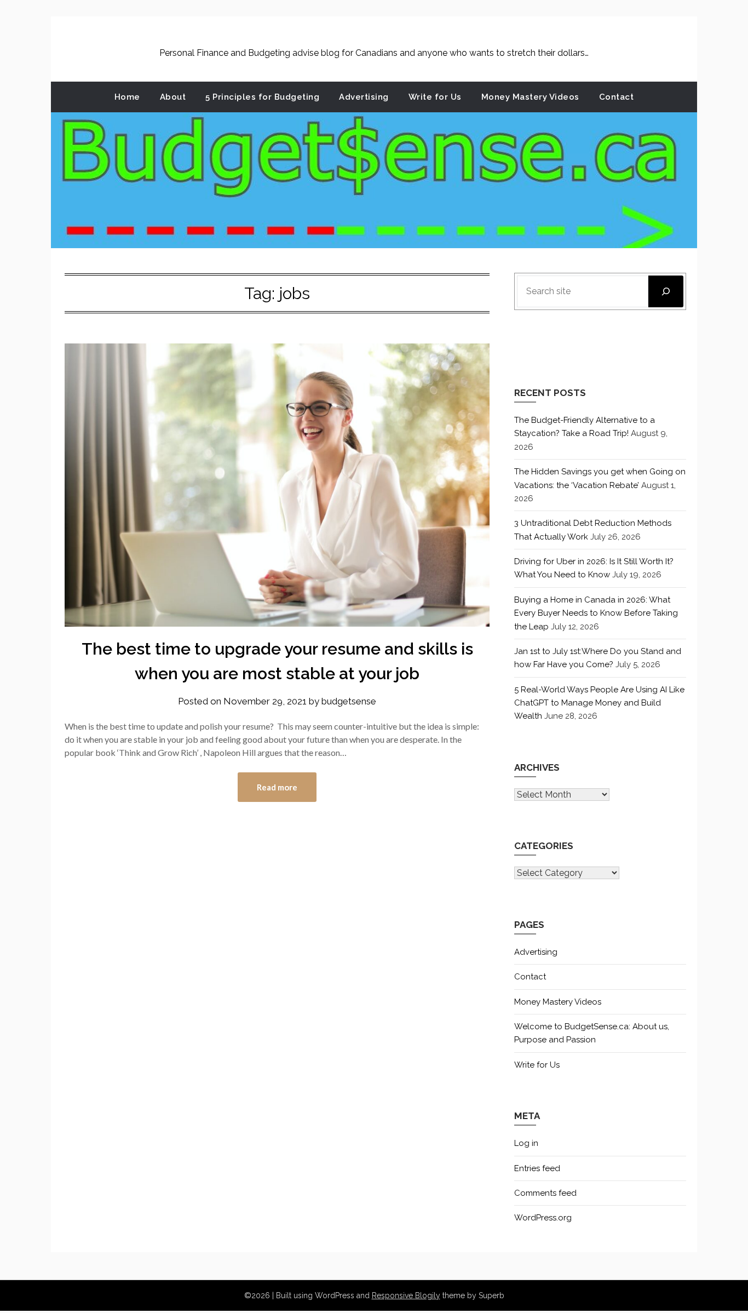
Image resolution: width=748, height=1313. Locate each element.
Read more (277, 787)
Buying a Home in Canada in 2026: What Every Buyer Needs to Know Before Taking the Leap (596, 613)
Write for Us (435, 97)
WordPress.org (543, 1218)
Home (127, 97)
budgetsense (348, 701)
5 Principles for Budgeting (262, 97)
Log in (526, 1143)
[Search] (665, 291)
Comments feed (545, 1193)
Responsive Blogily (406, 1295)
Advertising (364, 97)
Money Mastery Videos (530, 97)
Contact (616, 97)
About (173, 97)
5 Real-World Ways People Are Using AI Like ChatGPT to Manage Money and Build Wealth (599, 703)
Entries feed (537, 1168)
